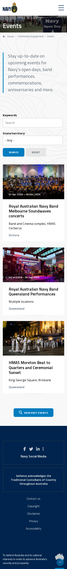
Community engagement (31, 36)
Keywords (10, 115)
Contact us (33, 498)
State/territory (14, 133)
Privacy (33, 521)
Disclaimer (33, 513)
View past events (36, 413)
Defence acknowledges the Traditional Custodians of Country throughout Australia (33, 479)
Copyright (34, 506)
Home (10, 36)
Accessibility (33, 528)
